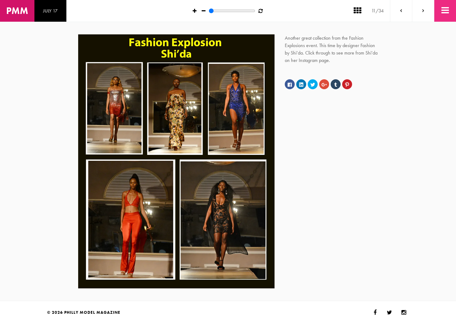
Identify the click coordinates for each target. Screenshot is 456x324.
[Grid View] (357, 11)
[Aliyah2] (401, 11)
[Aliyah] (423, 11)
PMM (17, 11)
